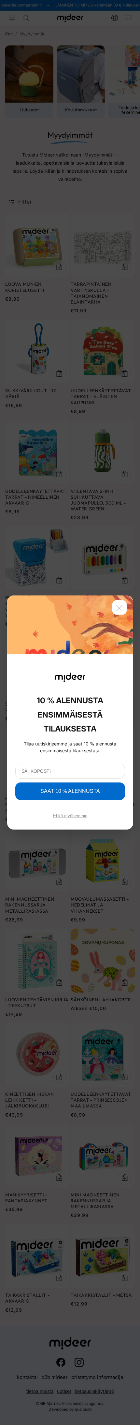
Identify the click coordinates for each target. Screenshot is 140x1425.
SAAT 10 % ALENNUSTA (70, 791)
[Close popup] (119, 607)
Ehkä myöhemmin (70, 815)
